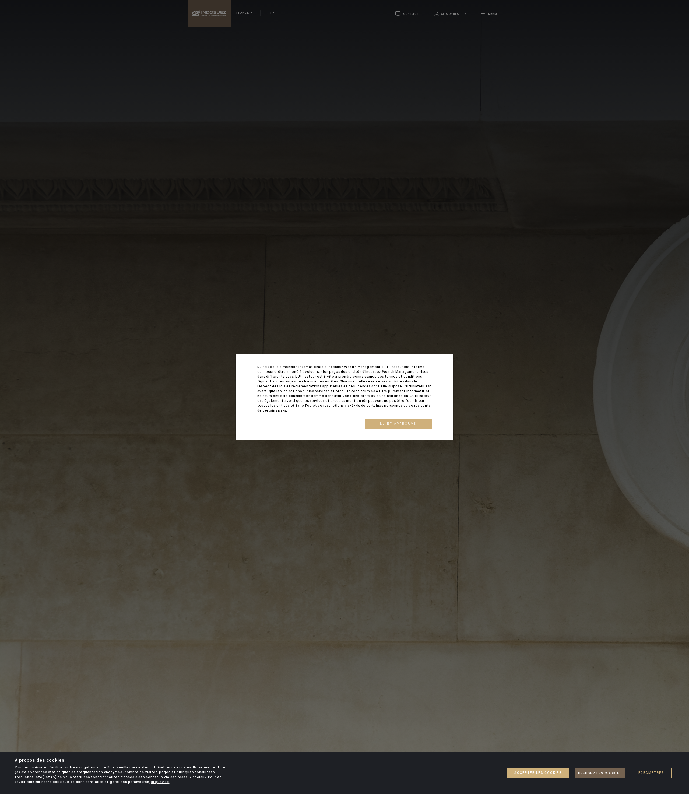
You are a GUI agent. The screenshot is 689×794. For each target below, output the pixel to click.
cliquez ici (160, 782)
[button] (398, 424)
